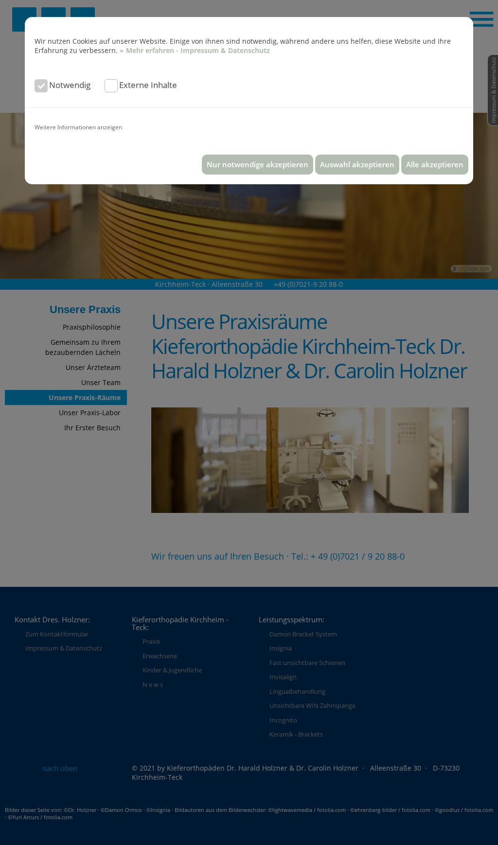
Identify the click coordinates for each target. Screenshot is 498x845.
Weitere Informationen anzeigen (78, 127)
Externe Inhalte (148, 84)
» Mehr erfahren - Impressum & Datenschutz (195, 50)
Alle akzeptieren (434, 164)
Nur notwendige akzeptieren (257, 164)
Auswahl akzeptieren (357, 164)
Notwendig (69, 84)
